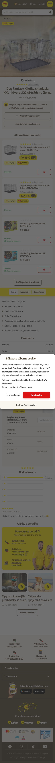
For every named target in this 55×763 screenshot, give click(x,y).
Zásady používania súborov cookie (17, 387)
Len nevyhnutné (13, 395)
